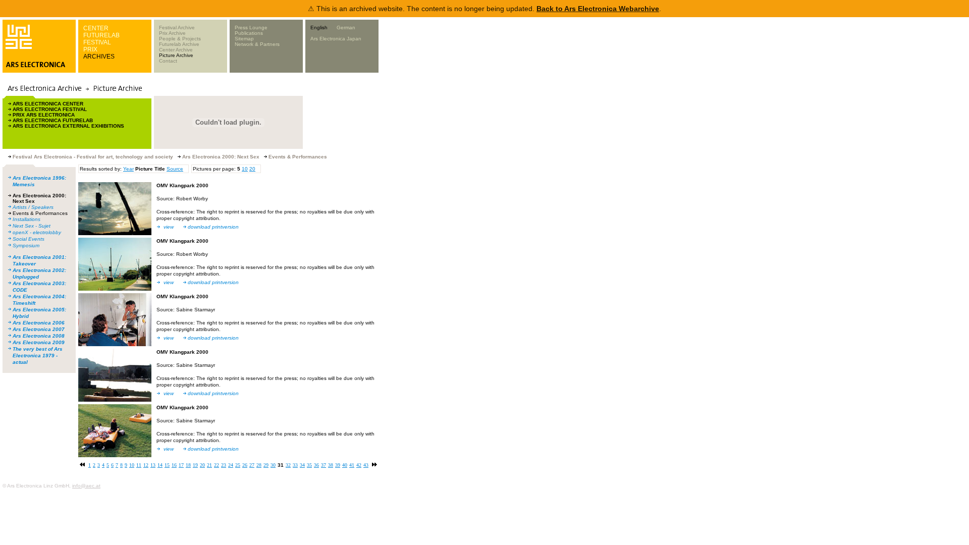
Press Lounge (251, 27)
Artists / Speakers (33, 207)
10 (245, 169)
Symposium (26, 245)
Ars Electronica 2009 (39, 342)
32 (288, 465)
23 (223, 465)
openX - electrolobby (37, 232)
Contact (168, 61)
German (346, 27)
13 (152, 465)
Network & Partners (257, 44)
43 (365, 465)
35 (309, 465)
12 (145, 465)
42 (358, 465)
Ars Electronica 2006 (39, 322)
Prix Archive (172, 33)
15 (167, 465)
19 (195, 465)
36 (316, 465)
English (319, 27)
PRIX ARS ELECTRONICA (44, 115)
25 (237, 465)
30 (273, 465)
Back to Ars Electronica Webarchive (597, 9)
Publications (249, 33)
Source (175, 169)
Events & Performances (40, 213)
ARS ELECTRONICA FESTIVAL (50, 109)
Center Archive (176, 49)
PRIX (90, 49)
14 (160, 465)
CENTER (96, 28)
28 (258, 465)
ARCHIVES (99, 56)
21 (209, 465)
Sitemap (244, 38)
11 (138, 465)
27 (251, 465)
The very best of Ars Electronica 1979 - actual (38, 355)
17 (181, 465)
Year (128, 169)
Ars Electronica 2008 (39, 336)
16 (174, 465)
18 (188, 465)
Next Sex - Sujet (31, 226)
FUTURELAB (101, 35)
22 (216, 465)
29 (265, 465)
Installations (26, 219)
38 (330, 465)
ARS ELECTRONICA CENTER (48, 103)
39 (337, 465)
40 (344, 465)
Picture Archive (176, 55)
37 (323, 465)
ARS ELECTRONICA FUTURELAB (53, 120)
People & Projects (180, 38)
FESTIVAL (97, 42)
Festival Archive (177, 27)
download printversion (213, 227)
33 (295, 465)
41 (351, 465)
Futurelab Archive (179, 44)
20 (252, 169)
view (169, 227)
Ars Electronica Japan (335, 38)
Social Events (28, 239)
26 (244, 465)
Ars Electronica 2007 (39, 329)
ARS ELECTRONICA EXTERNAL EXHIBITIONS (68, 126)
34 (302, 465)
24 (230, 465)
